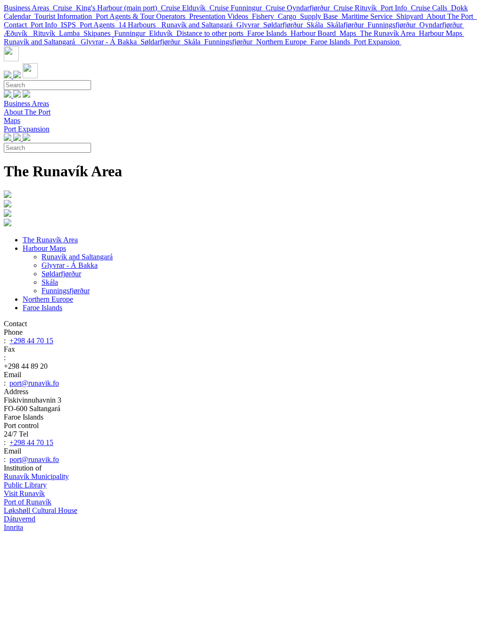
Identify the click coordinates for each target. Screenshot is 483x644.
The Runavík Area (389, 33)
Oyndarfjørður (441, 25)
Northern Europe (283, 42)
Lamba (71, 33)
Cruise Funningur (237, 8)
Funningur (131, 33)
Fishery (265, 16)
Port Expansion (377, 42)
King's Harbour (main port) (118, 8)
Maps (350, 33)
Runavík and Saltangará (198, 25)
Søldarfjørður (285, 25)
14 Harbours (139, 25)
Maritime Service (368, 16)
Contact (17, 25)
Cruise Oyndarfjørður (299, 8)
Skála (317, 25)
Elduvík (162, 33)
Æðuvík (18, 33)
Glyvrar (249, 25)
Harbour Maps (441, 33)
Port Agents (99, 25)
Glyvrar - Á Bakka (111, 42)
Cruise (64, 8)
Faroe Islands (269, 33)
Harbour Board (315, 33)
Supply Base (320, 16)
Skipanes (98, 33)
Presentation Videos (220, 16)
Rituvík (46, 33)
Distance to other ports (211, 33)
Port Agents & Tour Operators (142, 16)
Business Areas (28, 8)
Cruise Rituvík (357, 8)
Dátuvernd (19, 519)
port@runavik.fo (34, 383)
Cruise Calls (431, 8)
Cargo (289, 16)
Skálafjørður (347, 25)
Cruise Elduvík (185, 8)
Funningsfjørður (393, 25)
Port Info (396, 8)
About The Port (451, 16)
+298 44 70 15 (31, 341)
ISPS (70, 25)
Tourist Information (65, 16)
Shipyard (411, 16)
